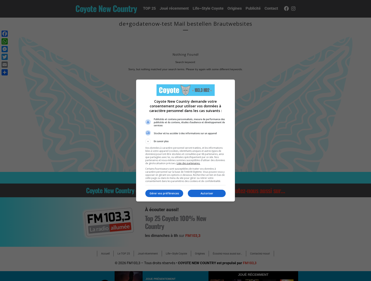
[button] (185, 141)
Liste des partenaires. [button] (188, 163)
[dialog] (185, 140)
